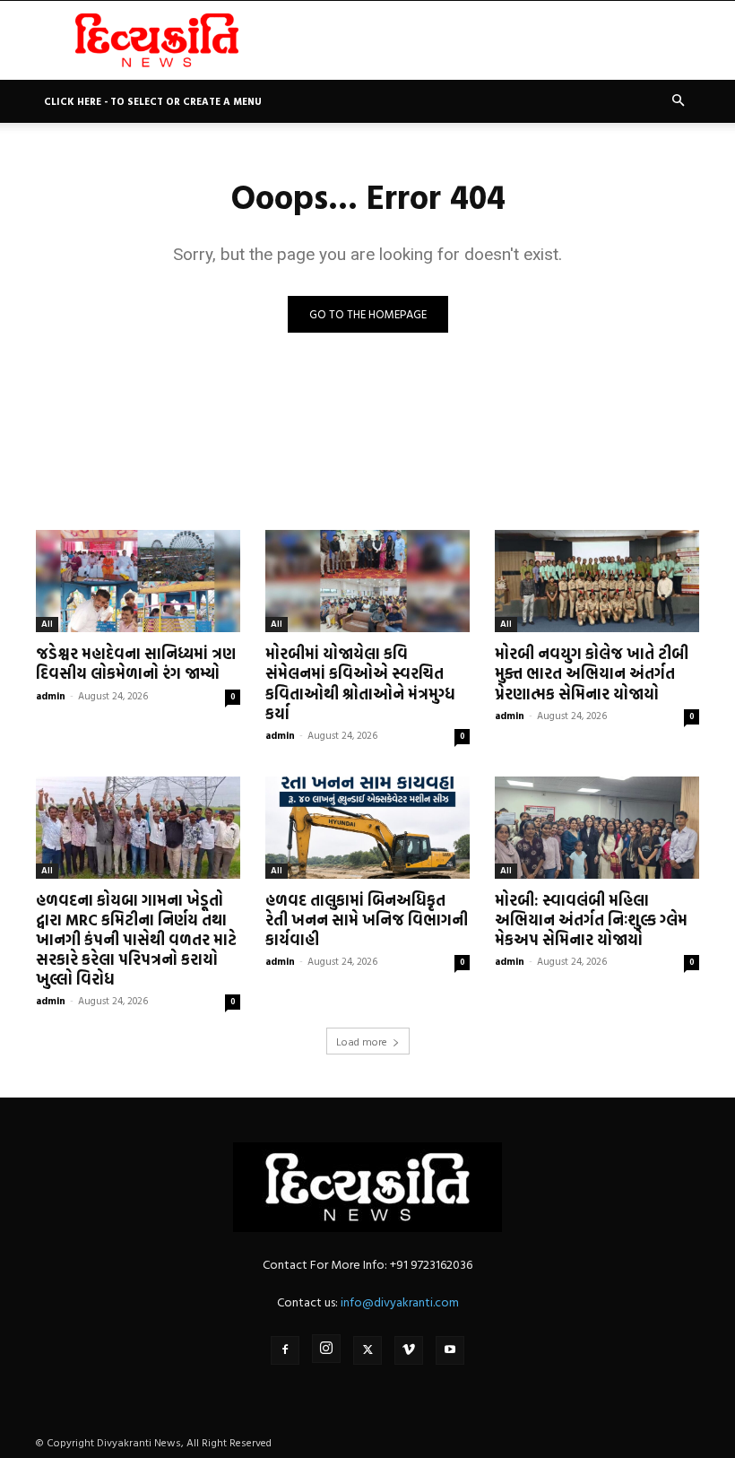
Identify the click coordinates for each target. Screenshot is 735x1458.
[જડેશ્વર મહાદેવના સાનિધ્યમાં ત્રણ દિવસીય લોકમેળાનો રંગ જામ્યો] (138, 581)
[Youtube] (450, 1350)
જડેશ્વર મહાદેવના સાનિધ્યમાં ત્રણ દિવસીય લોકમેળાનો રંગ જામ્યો (136, 663)
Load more (361, 1041)
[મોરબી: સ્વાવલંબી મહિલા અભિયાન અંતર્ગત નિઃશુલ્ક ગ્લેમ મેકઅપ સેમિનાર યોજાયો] (597, 828)
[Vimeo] (408, 1350)
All (47, 623)
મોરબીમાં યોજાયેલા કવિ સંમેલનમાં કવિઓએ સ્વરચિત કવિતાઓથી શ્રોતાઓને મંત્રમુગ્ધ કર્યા (360, 683)
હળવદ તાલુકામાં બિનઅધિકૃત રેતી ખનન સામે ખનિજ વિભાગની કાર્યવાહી (366, 919)
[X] (367, 1350)
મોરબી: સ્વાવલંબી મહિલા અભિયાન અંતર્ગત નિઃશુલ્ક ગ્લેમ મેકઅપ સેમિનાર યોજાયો (591, 919)
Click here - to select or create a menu (153, 101)
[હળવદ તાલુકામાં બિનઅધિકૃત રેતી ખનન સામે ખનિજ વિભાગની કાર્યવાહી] (367, 828)
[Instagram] (326, 1348)
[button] (677, 100)
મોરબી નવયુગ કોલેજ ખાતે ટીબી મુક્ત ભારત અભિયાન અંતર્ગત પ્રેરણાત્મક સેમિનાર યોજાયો (591, 673)
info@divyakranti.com (400, 1301)
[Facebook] (285, 1350)
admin (50, 696)
